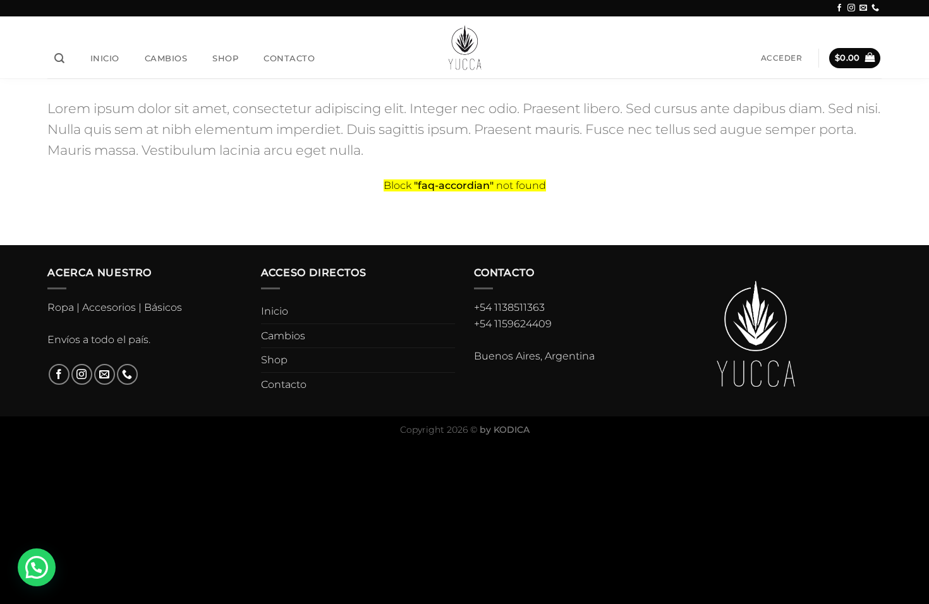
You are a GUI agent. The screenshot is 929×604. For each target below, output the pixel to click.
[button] (37, 567)
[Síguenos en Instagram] (851, 8)
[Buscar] (59, 58)
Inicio (104, 58)
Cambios (166, 58)
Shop (225, 58)
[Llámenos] (875, 8)
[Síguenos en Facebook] (839, 8)
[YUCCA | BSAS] (465, 47)
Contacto (289, 58)
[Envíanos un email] (863, 8)
